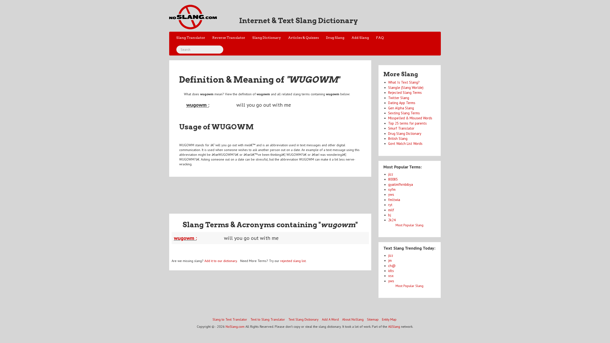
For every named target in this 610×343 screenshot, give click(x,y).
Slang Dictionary (266, 38)
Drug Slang (335, 38)
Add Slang (360, 38)
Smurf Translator (401, 128)
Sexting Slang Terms (404, 113)
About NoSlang (353, 319)
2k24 (392, 220)
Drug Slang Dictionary (404, 133)
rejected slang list (293, 261)
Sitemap (373, 319)
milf (391, 210)
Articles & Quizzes (303, 38)
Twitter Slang (398, 98)
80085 (393, 179)
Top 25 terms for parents (407, 123)
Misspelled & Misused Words (410, 118)
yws (391, 194)
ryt (390, 204)
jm (390, 260)
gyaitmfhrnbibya (400, 184)
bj (389, 215)
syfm (392, 189)
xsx (391, 275)
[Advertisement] (270, 192)
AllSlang (394, 326)
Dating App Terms (401, 103)
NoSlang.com (235, 326)
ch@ (392, 265)
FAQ (380, 38)
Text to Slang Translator (267, 319)
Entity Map (389, 319)
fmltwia (394, 199)
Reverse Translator (228, 38)
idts (391, 270)
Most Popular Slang (409, 225)
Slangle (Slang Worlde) (405, 87)
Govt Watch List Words (405, 143)
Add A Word (330, 319)
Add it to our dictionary (220, 261)
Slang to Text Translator (230, 319)
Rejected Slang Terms (405, 92)
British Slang (397, 138)
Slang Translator (190, 38)
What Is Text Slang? (404, 82)
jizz (390, 174)
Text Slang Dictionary (303, 319)
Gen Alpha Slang (401, 108)
